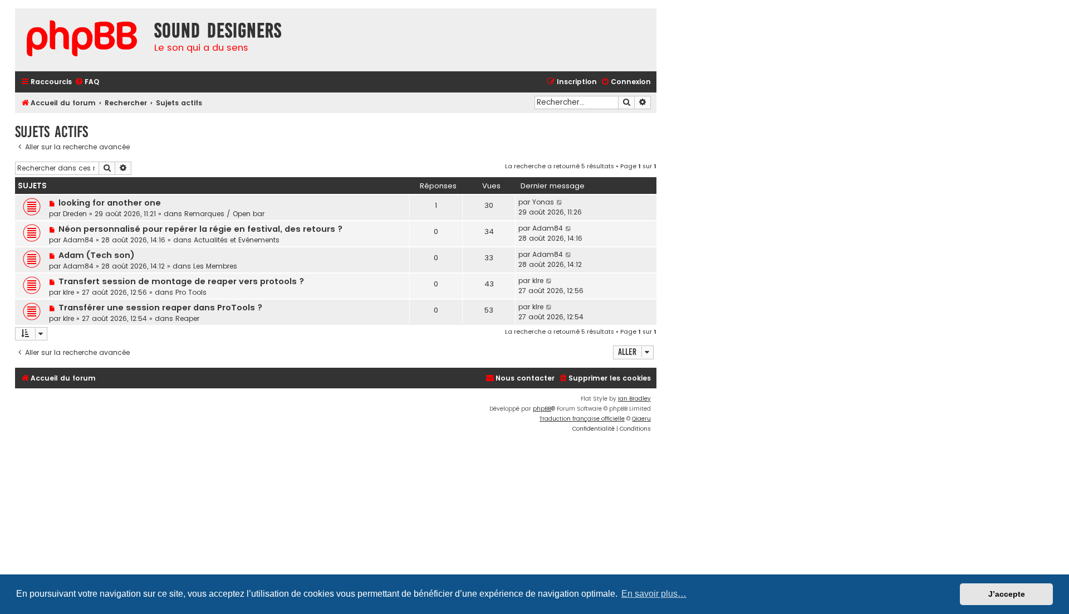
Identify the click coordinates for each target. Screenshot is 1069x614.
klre (68, 292)
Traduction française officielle (582, 419)
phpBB (542, 409)
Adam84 (78, 240)
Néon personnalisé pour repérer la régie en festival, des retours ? (200, 229)
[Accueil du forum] (82, 40)
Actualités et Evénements (236, 240)
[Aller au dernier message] (559, 202)
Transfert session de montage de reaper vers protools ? (181, 281)
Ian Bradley (634, 398)
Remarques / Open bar (224, 213)
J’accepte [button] (1006, 593)
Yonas (543, 202)
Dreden (75, 213)
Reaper (187, 318)
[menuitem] (87, 82)
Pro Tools (191, 292)
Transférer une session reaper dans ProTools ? (160, 307)
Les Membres (215, 266)
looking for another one (109, 202)
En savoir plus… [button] (653, 593)
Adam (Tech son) (96, 255)
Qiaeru (641, 419)
